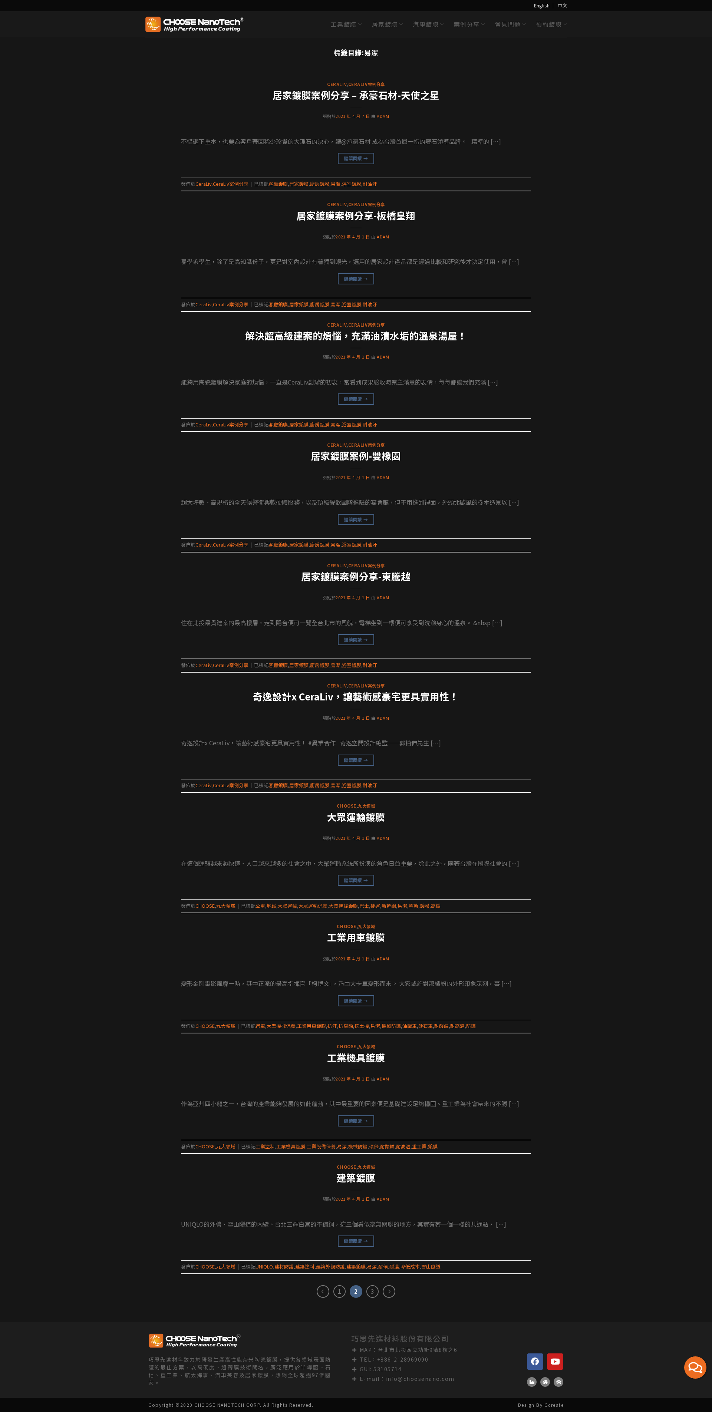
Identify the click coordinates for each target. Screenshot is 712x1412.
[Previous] (23, 78)
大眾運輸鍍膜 (356, 817)
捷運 (375, 905)
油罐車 (409, 1025)
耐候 (383, 1266)
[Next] (688, 78)
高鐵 (436, 905)
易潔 (335, 183)
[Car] (558, 1382)
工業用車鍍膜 (356, 937)
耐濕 (394, 1266)
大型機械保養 (281, 1025)
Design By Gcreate (541, 1405)
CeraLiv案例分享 (366, 84)
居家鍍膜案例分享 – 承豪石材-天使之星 (356, 95)
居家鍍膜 (385, 24)
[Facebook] (535, 1361)
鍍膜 (424, 905)
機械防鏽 (391, 1025)
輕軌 (413, 905)
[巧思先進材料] (195, 24)
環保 (374, 1146)
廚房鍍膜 (319, 183)
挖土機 (362, 1025)
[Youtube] (555, 1361)
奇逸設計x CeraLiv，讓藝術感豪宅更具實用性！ (356, 696)
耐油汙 (370, 183)
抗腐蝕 (346, 1025)
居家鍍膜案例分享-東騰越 (356, 576)
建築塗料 (304, 1266)
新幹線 (389, 905)
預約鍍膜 (549, 24)
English (542, 5)
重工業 (419, 1146)
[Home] (545, 1382)
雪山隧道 (431, 1266)
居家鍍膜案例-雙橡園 (356, 455)
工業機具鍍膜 (356, 1057)
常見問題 (508, 24)
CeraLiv (336, 84)
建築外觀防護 (330, 1266)
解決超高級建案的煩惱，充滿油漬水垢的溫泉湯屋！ (356, 335)
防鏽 (471, 1025)
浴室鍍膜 (351, 183)
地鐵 (271, 905)
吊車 (260, 1025)
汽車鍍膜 (426, 24)
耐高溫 (457, 1025)
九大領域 (366, 806)
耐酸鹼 (441, 1025)
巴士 (364, 905)
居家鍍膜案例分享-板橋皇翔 (355, 215)
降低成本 (410, 1266)
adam (383, 116)
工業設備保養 (321, 1146)
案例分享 (467, 24)
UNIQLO (264, 1266)
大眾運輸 (287, 905)
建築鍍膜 (356, 1177)
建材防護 (284, 1266)
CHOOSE (346, 806)
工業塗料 (265, 1146)
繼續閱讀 (356, 158)
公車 (260, 905)
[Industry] (532, 1382)
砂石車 (425, 1025)
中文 (562, 5)
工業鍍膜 (344, 24)
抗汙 (332, 1025)
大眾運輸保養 (313, 905)
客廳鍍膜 (278, 183)
